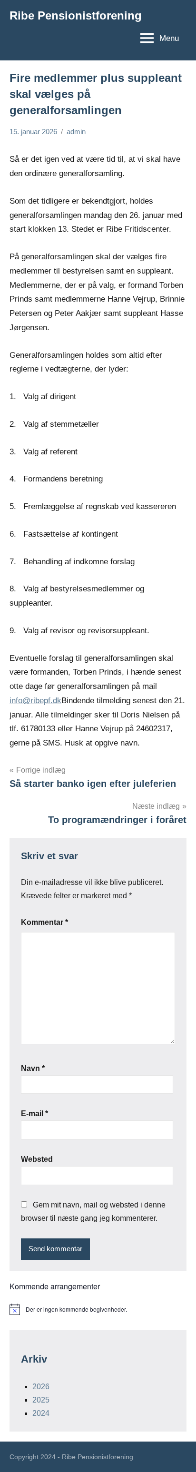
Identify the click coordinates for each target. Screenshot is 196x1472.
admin (76, 132)
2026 (40, 1387)
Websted (37, 1159)
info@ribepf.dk (35, 700)
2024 (40, 1413)
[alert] (98, 1309)
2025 (40, 1400)
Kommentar (44, 922)
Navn (33, 1068)
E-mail (34, 1113)
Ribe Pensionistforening (76, 15)
